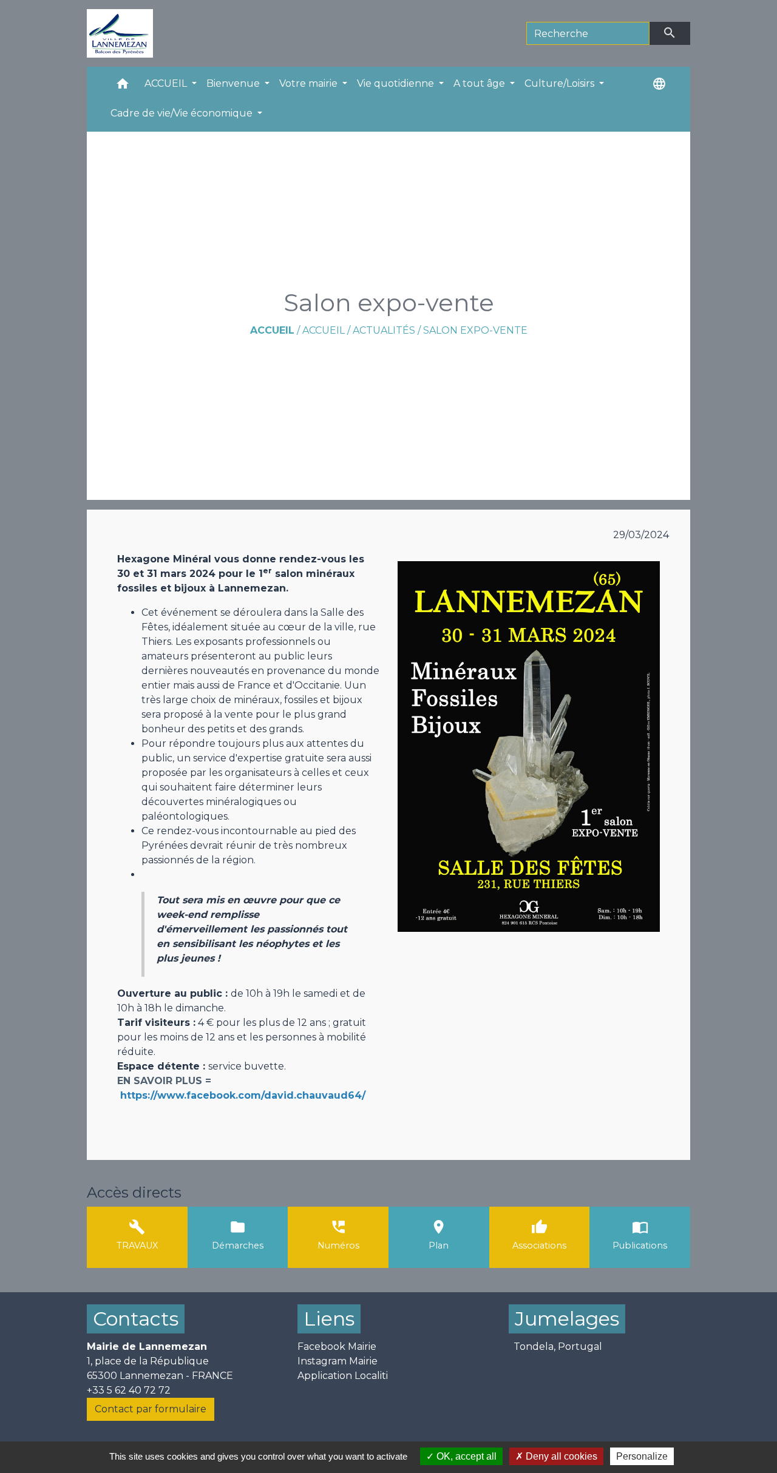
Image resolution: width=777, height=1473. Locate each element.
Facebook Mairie (336, 1346)
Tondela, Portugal (558, 1346)
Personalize (642, 1456)
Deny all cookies (560, 1456)
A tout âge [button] (480, 83)
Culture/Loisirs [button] (560, 83)
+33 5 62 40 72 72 (129, 1390)
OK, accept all (465, 1456)
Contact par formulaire (150, 1409)
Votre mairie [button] (309, 83)
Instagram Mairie (337, 1361)
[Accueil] (120, 33)
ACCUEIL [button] (166, 83)
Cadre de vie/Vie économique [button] (182, 113)
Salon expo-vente (475, 330)
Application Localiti (342, 1375)
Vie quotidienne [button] (396, 83)
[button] (123, 86)
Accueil (272, 330)
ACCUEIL (323, 330)
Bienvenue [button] (234, 83)
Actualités (384, 330)
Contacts (135, 1318)
